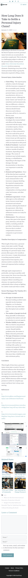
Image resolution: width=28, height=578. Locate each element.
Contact (7, 568)
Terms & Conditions (14, 570)
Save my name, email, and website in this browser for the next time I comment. (14, 548)
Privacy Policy (19, 568)
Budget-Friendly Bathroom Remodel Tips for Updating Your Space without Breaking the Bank (13, 505)
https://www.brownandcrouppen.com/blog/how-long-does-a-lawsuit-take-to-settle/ (13, 416)
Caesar (14, 30)
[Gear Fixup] (4, 5)
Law (5, 495)
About (12, 568)
